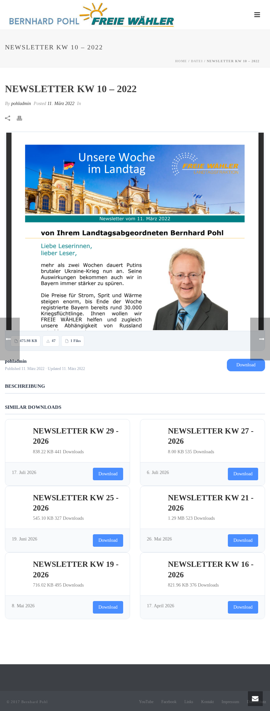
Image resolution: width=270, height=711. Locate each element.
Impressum (230, 701)
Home (181, 61)
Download (246, 364)
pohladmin (21, 103)
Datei (197, 61)
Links (188, 701)
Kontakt (207, 701)
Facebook (168, 701)
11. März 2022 (60, 103)
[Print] (23, 117)
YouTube (146, 701)
